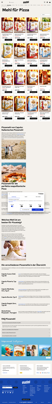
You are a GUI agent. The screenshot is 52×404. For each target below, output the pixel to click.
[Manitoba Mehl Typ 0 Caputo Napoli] (32, 77)
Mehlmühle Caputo (20, 134)
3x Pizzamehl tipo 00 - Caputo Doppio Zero (44, 60)
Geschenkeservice (47, 387)
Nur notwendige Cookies (25, 209)
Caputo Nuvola (20, 296)
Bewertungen (25, 391)
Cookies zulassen (37, 209)
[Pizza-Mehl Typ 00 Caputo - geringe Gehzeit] (32, 103)
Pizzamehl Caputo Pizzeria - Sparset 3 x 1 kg (7, 35)
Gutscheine (46, 390)
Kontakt (31, 394)
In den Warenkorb (8, 39)
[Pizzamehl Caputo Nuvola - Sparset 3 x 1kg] (32, 25)
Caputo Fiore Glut (43, 86)
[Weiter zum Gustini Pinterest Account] (8, 392)
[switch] (21, 206)
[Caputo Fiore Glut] (45, 77)
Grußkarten (46, 391)
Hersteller (39, 389)
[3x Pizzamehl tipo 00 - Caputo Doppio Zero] (45, 51)
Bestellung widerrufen (26, 399)
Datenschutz (42, 402)
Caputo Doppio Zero (21, 304)
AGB (36, 402)
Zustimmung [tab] (14, 196)
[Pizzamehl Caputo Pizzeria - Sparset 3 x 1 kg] (7, 25)
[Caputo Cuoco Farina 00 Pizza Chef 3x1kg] (19, 25)
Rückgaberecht (32, 390)
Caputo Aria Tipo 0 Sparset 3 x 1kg (5, 113)
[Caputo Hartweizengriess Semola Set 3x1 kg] (45, 25)
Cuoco (19, 273)
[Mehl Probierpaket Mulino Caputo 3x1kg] (45, 103)
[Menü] (2, 2)
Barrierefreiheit (32, 392)
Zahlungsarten (32, 389)
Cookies (14, 200)
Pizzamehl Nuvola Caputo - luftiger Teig (19, 87)
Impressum (11, 201)
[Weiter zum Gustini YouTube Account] (10, 392)
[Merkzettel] (44, 2)
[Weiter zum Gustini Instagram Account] (3, 392)
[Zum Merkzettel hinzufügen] (11, 31)
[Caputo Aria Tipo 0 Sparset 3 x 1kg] (7, 103)
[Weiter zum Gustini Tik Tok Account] (12, 392)
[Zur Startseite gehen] (26, 2)
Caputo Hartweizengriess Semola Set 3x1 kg (44, 35)
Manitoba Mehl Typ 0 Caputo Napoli (31, 87)
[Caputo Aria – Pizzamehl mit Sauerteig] (19, 103)
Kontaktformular (5, 372)
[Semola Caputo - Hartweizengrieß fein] (7, 51)
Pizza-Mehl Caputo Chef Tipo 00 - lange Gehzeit (6, 87)
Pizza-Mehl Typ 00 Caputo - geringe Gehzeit (32, 113)
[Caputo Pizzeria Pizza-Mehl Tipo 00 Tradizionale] (32, 51)
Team (24, 389)
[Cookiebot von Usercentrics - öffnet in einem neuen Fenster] (39, 194)
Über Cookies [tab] (38, 196)
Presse (38, 390)
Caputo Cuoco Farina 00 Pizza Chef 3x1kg (19, 35)
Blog (5, 237)
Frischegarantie (32, 391)
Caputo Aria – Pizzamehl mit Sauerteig (19, 113)
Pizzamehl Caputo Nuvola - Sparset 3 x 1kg (32, 35)
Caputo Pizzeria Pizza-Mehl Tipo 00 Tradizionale (32, 60)
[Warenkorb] (49, 2)
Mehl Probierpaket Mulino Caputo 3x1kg (44, 113)
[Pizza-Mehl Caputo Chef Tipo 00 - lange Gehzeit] (7, 77)
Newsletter (32, 395)
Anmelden (15, 387)
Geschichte (25, 387)
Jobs (23, 390)
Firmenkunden (46, 389)
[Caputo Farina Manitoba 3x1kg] (19, 51)
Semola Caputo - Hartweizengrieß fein (6, 60)
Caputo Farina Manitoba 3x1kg (19, 60)
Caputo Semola (9, 213)
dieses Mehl (39, 311)
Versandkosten (32, 387)
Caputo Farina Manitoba (22, 289)
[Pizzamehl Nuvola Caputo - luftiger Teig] (19, 77)
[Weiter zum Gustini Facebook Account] (5, 392)
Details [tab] (26, 196)
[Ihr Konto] (47, 2)
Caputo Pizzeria (21, 281)
